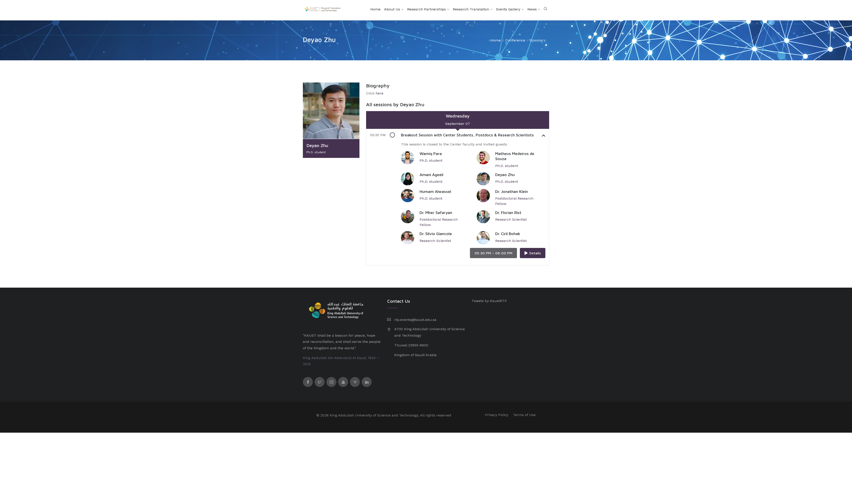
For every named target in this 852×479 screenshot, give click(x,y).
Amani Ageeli (431, 174)
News (532, 9)
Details (535, 253)
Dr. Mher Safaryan (436, 212)
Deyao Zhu (505, 174)
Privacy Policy (496, 415)
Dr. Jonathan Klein (511, 191)
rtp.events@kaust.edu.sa (415, 320)
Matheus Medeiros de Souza (514, 156)
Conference (515, 40)
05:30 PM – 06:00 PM (493, 253)
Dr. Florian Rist (508, 212)
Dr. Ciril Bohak (507, 233)
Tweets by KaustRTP (489, 301)
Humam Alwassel (435, 191)
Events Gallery (508, 9)
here (379, 93)
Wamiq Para (431, 153)
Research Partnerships (427, 9)
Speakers (538, 40)
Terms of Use (524, 415)
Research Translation (471, 9)
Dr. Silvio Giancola (436, 233)
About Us (392, 9)
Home (375, 9)
